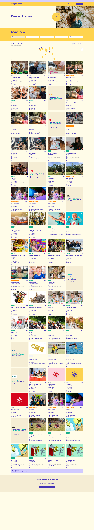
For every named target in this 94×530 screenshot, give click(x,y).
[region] (47, 53)
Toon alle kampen (54, 102)
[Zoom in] (82, 48)
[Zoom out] (82, 50)
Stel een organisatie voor (47, 487)
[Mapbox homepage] (13, 59)
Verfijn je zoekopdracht (17, 471)
